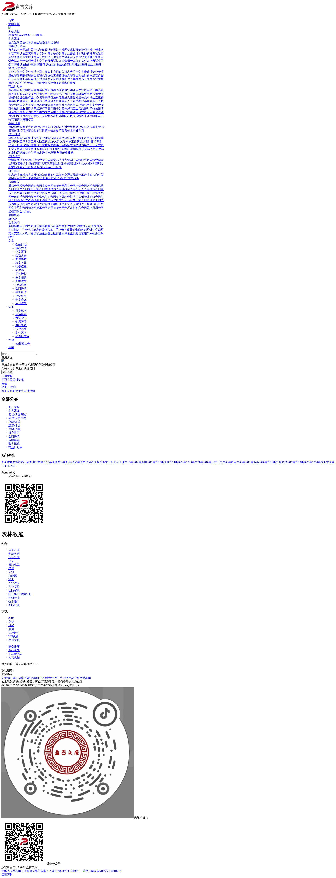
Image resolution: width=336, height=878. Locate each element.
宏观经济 (36, 126)
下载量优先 (15, 653)
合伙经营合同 (81, 193)
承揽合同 (70, 185)
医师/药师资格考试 (36, 64)
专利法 (24, 167)
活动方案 (21, 255)
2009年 (241, 462)
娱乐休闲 (78, 115)
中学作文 (21, 299)
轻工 (81, 174)
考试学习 (21, 317)
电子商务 (41, 115)
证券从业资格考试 (87, 60)
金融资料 (58, 126)
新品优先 (14, 650)
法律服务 (58, 97)
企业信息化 (29, 82)
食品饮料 (52, 115)
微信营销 (81, 233)
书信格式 (21, 259)
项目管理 (30, 79)
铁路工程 (58, 145)
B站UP (12, 218)
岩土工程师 (95, 64)
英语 (22, 42)
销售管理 (36, 75)
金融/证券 (14, 123)
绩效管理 (14, 75)
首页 (11, 20)
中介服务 (58, 112)
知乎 (11, 306)
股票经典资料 (33, 130)
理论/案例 (17, 163)
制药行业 (51, 178)
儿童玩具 (95, 101)
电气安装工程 (49, 148)
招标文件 (70, 145)
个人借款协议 (75, 204)
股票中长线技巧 (52, 130)
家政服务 (72, 104)
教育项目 (30, 93)
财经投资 (21, 325)
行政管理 (42, 82)
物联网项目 (71, 112)
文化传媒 (50, 90)
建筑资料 (62, 141)
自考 (11, 49)
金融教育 (25, 174)
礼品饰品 (81, 97)
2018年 (316, 462)
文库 (11, 240)
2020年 (263, 462)
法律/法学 (14, 156)
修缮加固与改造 (86, 148)
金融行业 (28, 97)
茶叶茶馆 (89, 108)
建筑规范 (25, 145)
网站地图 (85, 677)
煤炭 (61, 174)
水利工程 (14, 145)
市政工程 (92, 137)
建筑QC (52, 141)
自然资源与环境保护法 (42, 167)
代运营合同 (80, 200)
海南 (256, 462)
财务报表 (64, 71)
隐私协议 (18, 677)
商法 (19, 159)
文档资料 (14, 24)
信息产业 (14, 174)
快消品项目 (18, 115)
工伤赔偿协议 (47, 200)
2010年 (207, 462)
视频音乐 (47, 226)
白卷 (21, 462)
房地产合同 (21, 189)
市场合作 (74, 677)
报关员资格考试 (63, 57)
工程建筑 (53, 93)
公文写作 (21, 251)
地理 (56, 42)
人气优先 (14, 657)
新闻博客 (14, 226)
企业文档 (30, 71)
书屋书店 (47, 112)
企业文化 (98, 79)
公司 (220, 462)
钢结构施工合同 (38, 207)
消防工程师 (81, 64)
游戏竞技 (79, 226)
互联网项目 (27, 90)
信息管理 (70, 75)
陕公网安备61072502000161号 (103, 870)
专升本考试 (46, 53)
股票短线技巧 (16, 130)
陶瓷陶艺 (28, 112)
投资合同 (47, 185)
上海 (110, 462)
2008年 (227, 462)
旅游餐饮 (47, 233)
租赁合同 (58, 185)
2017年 (291, 462)
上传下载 (64, 229)
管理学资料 (15, 82)
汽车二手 (52, 229)
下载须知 (29, 677)
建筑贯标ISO (33, 148)
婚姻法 (12, 159)
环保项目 (42, 93)
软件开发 (61, 104)
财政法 (62, 163)
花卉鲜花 (67, 108)
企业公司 (36, 226)
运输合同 (92, 185)
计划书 (28, 462)
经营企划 (75, 71)
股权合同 (14, 185)
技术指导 (62, 178)
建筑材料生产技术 (31, 152)
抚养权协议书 (30, 200)
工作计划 (21, 273)
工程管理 (58, 75)
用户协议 (40, 677)
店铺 (11, 347)
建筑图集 (96, 141)
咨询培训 (81, 75)
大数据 (38, 97)
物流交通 (36, 233)
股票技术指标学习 (73, 130)
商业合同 (53, 71)
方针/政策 (29, 163)
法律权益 (21, 328)
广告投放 (63, 677)
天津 (122, 462)
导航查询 (75, 229)
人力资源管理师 (82, 57)
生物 (39, 42)
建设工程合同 (36, 189)
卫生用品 (78, 108)
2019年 (299, 462)
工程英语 (81, 137)
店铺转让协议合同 (89, 196)
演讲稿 (19, 270)
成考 (17, 49)
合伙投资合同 (64, 193)
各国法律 (92, 159)
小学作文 (21, 295)
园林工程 (19, 141)
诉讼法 (32, 159)
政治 (50, 42)
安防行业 (73, 178)
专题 (11, 339)
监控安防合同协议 (19, 211)
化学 (28, 42)
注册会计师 (74, 53)
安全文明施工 (16, 148)
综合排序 (14, 646)
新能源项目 (49, 104)
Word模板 (25, 35)
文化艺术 (21, 332)
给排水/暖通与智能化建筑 (58, 152)
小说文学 (58, 226)
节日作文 (21, 303)
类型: (4, 611)
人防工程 (42, 141)
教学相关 (21, 277)
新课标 (64, 462)
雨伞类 (57, 108)
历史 (33, 42)
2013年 (129, 462)
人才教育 (25, 233)
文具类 (38, 112)
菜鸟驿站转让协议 (67, 196)
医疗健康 (58, 233)
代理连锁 (47, 75)
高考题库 (14, 38)
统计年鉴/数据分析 (34, 178)
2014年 (137, 462)
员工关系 (86, 79)
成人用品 (70, 97)
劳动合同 (53, 79)
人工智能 (72, 101)
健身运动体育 (92, 115)
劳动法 (15, 167)
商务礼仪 (64, 79)
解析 (15, 462)
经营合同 (25, 185)
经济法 (79, 163)
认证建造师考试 (66, 60)
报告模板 (21, 266)
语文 (11, 42)
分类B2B (30, 229)
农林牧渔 (36, 174)
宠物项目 (72, 90)
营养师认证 (18, 53)
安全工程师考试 (46, 60)
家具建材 (75, 93)
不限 (11, 618)
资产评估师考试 (26, 60)
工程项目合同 (30, 193)
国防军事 (16, 178)
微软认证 (47, 49)
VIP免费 (13, 636)
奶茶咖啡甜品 (67, 82)
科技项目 (84, 112)
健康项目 (39, 90)
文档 (10, 390)
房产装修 (41, 229)
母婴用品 (86, 93)
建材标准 (47, 145)
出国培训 (25, 49)
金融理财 (86, 229)
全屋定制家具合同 (75, 207)
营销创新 (42, 79)
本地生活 (92, 97)
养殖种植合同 (19, 196)
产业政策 (89, 174)
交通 (67, 174)
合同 (99, 462)
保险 (11, 126)
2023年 (190, 462)
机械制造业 (15, 97)
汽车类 (94, 90)
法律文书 (42, 159)
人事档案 (75, 79)
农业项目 (84, 90)
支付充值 (14, 233)
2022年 (182, 462)
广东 (278, 462)
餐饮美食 (84, 101)
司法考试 (58, 49)
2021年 (199, 462)
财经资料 (70, 126)
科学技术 (21, 310)
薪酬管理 (25, 75)
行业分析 (47, 126)
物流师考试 (85, 49)
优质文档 (14, 640)
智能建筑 (47, 137)
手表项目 (47, 97)
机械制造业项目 (21, 108)
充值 (4, 383)
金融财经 (21, 244)
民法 (59, 167)
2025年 (308, 462)
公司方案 (42, 71)
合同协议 (14, 181)
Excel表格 (37, 35)
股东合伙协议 (64, 200)
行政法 (54, 163)
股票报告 (25, 126)
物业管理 (98, 71)
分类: (4, 543)
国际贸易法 (55, 159)
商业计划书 (15, 86)
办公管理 (97, 229)
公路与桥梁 (83, 145)
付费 (11, 625)
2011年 (249, 462)
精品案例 (14, 90)
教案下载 (21, 262)
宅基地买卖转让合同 (54, 204)
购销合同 (36, 185)
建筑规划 (14, 137)
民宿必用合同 (95, 207)
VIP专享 (13, 632)
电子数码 (64, 93)
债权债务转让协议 (31, 204)
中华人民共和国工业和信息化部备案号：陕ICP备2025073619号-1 (41, 870)
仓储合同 (33, 196)
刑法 (25, 159)
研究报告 (14, 170)
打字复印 (47, 108)
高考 (4, 462)
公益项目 (33, 101)
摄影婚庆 (19, 93)
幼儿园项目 (46, 101)
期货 (17, 126)
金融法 (70, 163)
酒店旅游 (61, 90)
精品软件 (21, 248)
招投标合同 (69, 189)
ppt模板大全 (22, 343)
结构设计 (36, 145)
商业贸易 (14, 586)
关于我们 (7, 677)
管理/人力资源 (17, 68)
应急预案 (53, 82)
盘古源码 (14, 222)
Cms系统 (92, 233)
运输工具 (16, 112)
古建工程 (30, 141)
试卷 (10, 462)
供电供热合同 (47, 196)
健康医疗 (21, 321)
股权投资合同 (47, 193)
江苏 (166, 462)
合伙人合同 (83, 189)
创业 (11, 71)
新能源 (74, 174)
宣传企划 (19, 71)
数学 (17, 42)
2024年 (173, 462)
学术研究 (21, 292)
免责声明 (51, 677)
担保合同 (81, 185)
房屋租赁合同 (56, 207)
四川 (12, 465)
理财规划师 (71, 49)
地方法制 (67, 159)
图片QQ (69, 226)
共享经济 (36, 108)
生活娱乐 (21, 314)
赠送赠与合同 (53, 189)
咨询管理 (98, 93)
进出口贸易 (65, 115)
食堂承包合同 (19, 207)
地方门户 (19, 229)
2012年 (151, 462)
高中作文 (21, 281)
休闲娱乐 (14, 215)
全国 (144, 462)
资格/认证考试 (17, 46)
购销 (284, 462)
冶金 (45, 174)
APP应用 (30, 115)
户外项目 (22, 101)
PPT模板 (13, 35)
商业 (46, 462)
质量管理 (86, 71)
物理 (45, 42)
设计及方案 (97, 145)
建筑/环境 (14, 134)
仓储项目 (84, 104)
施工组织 (74, 141)
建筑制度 (36, 137)
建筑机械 (25, 137)
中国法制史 (80, 159)
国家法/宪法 (42, 163)
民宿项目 (28, 119)
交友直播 (91, 226)
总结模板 (21, 284)
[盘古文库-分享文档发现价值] (17, 10)
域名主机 (70, 233)
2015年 (159, 462)
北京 (116, 462)
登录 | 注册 (8, 387)
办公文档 (14, 31)
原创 (11, 629)
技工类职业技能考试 (61, 64)
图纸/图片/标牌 (67, 148)
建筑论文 (58, 137)
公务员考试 (60, 53)
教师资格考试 (89, 53)
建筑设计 (85, 141)
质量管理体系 (28, 57)
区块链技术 (83, 126)
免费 (11, 621)
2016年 (271, 462)
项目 (234, 462)
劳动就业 (19, 79)
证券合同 (95, 189)
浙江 (94, 462)
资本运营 (92, 75)
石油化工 (53, 174)
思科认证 (36, 49)
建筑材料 (70, 137)
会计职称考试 (44, 57)
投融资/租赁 (97, 126)
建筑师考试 (32, 53)
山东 (214, 462)
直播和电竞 (60, 101)
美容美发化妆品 (32, 104)
